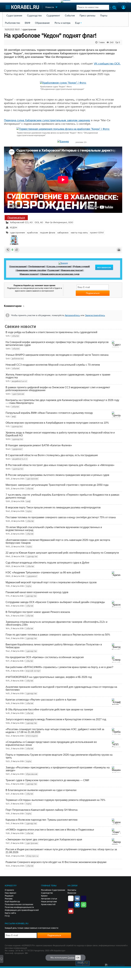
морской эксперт (33, 671)
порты (29, 511)
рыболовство (17, 359)
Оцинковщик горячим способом (31, 270)
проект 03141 (97, 232)
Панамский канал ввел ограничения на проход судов (37, 592)
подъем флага (47, 232)
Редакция (9, 896)
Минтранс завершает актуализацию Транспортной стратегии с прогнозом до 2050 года (57, 485)
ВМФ (27, 23)
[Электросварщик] (18, 266)
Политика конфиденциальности (19, 907)
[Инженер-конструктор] (72, 270)
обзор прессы (32, 856)
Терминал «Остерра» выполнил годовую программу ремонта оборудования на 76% (55, 800)
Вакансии (72, 893)
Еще (77, 23)
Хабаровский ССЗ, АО (21, 222)
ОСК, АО (39, 222)
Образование (42, 23)
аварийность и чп (19, 381)
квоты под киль (79, 232)
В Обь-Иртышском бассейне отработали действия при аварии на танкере (49, 709)
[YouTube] (71, 911)
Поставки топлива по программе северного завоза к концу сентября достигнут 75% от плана (61, 517)
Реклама (8, 899)
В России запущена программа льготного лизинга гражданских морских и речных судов (57, 475)
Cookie (71, 957)
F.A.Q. (7, 916)
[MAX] (71, 904)
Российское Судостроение (53, 890)
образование (32, 774)
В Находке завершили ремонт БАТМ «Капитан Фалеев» (39, 445)
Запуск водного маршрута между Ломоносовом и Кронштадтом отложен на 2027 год (56, 719)
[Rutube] (83, 898)
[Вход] (123, 8)
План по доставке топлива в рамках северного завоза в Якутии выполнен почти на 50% (58, 634)
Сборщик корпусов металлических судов (59, 274)
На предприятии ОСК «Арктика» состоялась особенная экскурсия (45, 657)
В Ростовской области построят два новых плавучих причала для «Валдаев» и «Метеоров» (60, 465)
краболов (32, 232)
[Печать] (118, 249)
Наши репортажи (49, 901)
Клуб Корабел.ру (12, 901)
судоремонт (17, 449)
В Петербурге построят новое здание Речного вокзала (38, 612)
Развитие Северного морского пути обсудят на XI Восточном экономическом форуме (56, 862)
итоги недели (31, 736)
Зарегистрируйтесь (95, 315)
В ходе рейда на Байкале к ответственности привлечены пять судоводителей (51, 332)
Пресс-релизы (87, 15)
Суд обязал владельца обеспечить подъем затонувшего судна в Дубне (47, 562)
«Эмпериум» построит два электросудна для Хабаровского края (44, 839)
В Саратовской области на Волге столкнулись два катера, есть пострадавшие (52, 455)
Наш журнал (10, 893)
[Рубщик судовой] (81, 266)
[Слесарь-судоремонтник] (58, 266)
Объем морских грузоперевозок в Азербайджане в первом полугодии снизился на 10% (57, 422)
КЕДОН (13, 227)
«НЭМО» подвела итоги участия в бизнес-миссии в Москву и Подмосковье (50, 829)
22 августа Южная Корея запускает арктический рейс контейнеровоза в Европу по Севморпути (62, 552)
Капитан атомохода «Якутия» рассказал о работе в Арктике (41, 699)
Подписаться (16, 217)
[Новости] (14, 240)
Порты (103, 15)
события (15, 336)
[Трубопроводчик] (36, 266)
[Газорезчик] (53, 270)
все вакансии (104, 267)
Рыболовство (12, 23)
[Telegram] (77, 904)
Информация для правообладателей (22, 910)
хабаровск (63, 232)
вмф (14, 416)
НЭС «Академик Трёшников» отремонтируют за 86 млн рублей (43, 572)
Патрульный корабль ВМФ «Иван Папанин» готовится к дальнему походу (49, 413)
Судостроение (14, 15)
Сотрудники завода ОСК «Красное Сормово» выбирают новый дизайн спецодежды (55, 602)
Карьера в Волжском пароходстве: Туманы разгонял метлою (41, 819)
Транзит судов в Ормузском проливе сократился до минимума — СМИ (47, 780)
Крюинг (44, 896)
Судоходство (34, 15)
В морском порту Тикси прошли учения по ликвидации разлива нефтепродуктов (53, 507)
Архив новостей (48, 904)
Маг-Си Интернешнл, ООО (59, 222)
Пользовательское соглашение (19, 904)
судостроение (29, 29)
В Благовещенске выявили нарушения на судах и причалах (41, 790)
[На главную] (22, 7)
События (70, 15)
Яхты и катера (62, 23)
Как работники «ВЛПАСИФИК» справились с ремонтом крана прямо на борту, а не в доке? (59, 667)
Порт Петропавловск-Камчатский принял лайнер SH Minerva (41, 810)
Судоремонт (53, 15)
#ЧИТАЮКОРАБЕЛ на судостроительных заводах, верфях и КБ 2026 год (49, 677)
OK (78, 957)
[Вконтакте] (77, 898)
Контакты (72, 890)
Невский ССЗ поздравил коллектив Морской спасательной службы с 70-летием (53, 364)
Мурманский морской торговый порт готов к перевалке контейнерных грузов (51, 582)
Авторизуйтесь (72, 315)
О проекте (9, 890)
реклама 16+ (123, 2)
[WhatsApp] (83, 904)
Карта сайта (10, 913)
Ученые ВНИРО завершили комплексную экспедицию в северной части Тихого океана (57, 355)
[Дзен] (71, 898)
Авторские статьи (49, 899)
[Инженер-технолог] (29, 274)
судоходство (17, 426)
